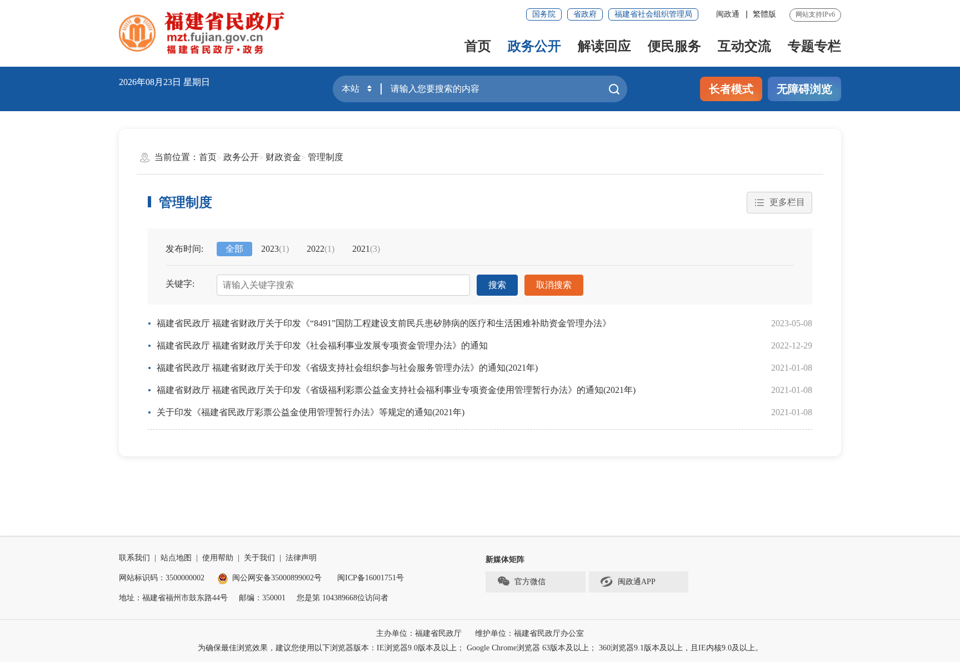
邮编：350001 (262, 598)
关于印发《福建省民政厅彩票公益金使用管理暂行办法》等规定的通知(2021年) (310, 412)
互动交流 (744, 46)
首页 (477, 46)
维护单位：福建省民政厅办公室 (529, 633)
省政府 (585, 14)
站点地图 (176, 558)
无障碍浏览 (804, 89)
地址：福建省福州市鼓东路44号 (173, 598)
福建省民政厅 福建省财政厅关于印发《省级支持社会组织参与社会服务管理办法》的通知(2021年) (347, 367)
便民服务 (674, 46)
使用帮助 (217, 558)
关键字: (180, 283)
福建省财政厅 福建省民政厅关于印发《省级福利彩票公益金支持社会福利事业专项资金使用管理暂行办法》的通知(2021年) (396, 390)
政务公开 (534, 46)
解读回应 (604, 46)
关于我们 (259, 558)
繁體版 (764, 14)
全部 (234, 248)
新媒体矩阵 (505, 559)
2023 (275, 248)
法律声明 (301, 558)
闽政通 (727, 14)
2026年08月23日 (150, 82)
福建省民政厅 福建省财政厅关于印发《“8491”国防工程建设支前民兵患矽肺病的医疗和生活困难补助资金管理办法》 (384, 323)
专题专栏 (814, 46)
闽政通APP (637, 582)
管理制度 (325, 157)
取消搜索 (554, 285)
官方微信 (530, 582)
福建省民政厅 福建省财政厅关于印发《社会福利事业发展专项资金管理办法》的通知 (322, 345)
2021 (366, 248)
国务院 (544, 14)
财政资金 (283, 157)
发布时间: (184, 248)
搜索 (497, 285)
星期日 (196, 82)
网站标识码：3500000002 (161, 578)
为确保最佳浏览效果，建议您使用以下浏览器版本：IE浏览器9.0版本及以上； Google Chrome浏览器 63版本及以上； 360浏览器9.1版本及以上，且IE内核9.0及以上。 (480, 648)
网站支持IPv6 (815, 14)
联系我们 (134, 558)
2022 (320, 248)
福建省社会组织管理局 (653, 14)
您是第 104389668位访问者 (342, 598)
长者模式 (731, 89)
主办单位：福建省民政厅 (419, 633)
